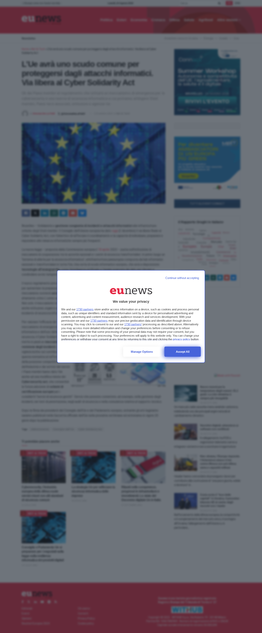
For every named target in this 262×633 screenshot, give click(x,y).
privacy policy (181, 339)
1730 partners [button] (85, 309)
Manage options (142, 351)
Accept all (182, 351)
